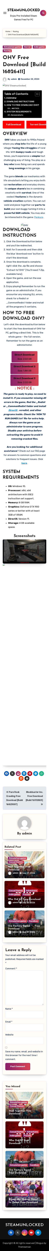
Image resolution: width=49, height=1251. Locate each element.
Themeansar (24, 1247)
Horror (27, 47)
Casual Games (16, 862)
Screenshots (17, 115)
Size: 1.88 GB (25, 368)
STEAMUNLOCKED (23, 10)
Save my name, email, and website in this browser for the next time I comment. (24, 1055)
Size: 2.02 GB (24, 356)
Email (8, 1021)
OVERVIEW (11, 98)
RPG (32, 1194)
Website (9, 1034)
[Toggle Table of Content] (36, 94)
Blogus (39, 1243)
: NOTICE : (15, 108)
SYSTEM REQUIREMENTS (19, 111)
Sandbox (33, 921)
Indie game (39, 47)
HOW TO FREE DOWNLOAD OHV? (23, 105)
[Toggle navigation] (5, 13)
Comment (11, 968)
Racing (7, 51)
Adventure (31, 891)
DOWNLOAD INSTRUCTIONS (20, 101)
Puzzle (26, 894)
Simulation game (12, 47)
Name (9, 1009)
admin (14, 79)
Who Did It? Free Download (24, 899)
